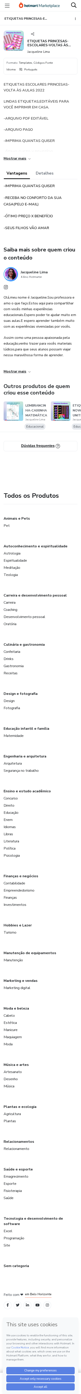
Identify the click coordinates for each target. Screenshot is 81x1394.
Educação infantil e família (26, 728)
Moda (8, 1044)
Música (9, 1086)
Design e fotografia (21, 693)
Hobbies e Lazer (18, 925)
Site (7, 1245)
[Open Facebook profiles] (7, 1305)
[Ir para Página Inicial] (39, 5)
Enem (8, 819)
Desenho (11, 1079)
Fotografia (12, 708)
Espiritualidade (15, 560)
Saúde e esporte (18, 1169)
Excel (8, 1231)
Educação (11, 812)
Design (9, 700)
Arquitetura (13, 763)
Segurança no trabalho (21, 770)
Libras (8, 834)
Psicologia (12, 855)
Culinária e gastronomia (24, 644)
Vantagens (17, 173)
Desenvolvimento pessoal (24, 616)
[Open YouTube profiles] (37, 1305)
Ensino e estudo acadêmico (27, 791)
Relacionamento (16, 1148)
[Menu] (7, 5)
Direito (9, 805)
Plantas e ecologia (20, 1106)
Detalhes (45, 173)
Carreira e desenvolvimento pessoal (35, 595)
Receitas (11, 673)
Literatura (11, 841)
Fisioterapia (13, 1190)
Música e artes (16, 1064)
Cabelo (9, 1015)
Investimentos (15, 904)
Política (10, 848)
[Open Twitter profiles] (17, 1305)
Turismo (10, 932)
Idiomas (10, 827)
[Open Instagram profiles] (47, 1305)
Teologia (11, 574)
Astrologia (12, 553)
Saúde (9, 1198)
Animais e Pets (17, 518)
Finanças (10, 897)
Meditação (12, 567)
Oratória (10, 624)
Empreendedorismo (19, 890)
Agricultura (12, 1113)
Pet (7, 525)
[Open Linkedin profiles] (27, 1305)
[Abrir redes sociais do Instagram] (6, 288)
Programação (14, 1238)
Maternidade (14, 735)
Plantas (10, 1121)
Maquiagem (13, 1037)
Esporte (10, 1183)
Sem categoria (16, 1265)
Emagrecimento (16, 1176)
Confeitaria (12, 651)
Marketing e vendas (21, 980)
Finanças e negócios (21, 876)
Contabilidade (14, 883)
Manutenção (13, 960)
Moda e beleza (16, 1008)
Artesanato (13, 1071)
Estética (10, 1022)
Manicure (11, 1029)
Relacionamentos (19, 1141)
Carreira (10, 602)
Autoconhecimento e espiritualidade (36, 546)
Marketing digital (17, 987)
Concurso (11, 798)
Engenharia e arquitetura (25, 756)
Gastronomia (14, 666)
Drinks (9, 658)
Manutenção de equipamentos (30, 953)
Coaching (10, 609)
